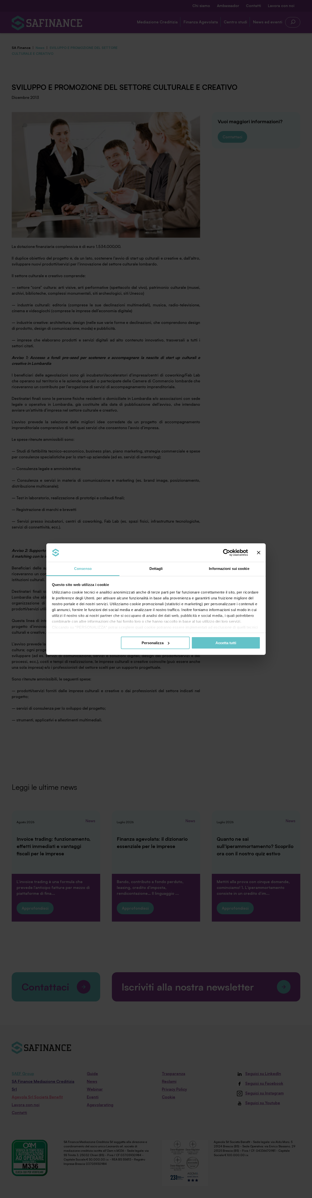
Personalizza (153, 643)
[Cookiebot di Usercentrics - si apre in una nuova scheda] (226, 552)
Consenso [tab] (83, 568)
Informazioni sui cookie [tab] (229, 568)
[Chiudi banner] (258, 552)
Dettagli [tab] (156, 568)
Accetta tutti (225, 643)
